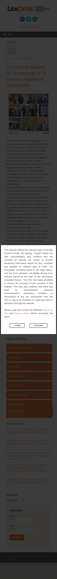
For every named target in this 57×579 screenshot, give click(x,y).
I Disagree (38, 325)
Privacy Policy (22, 313)
